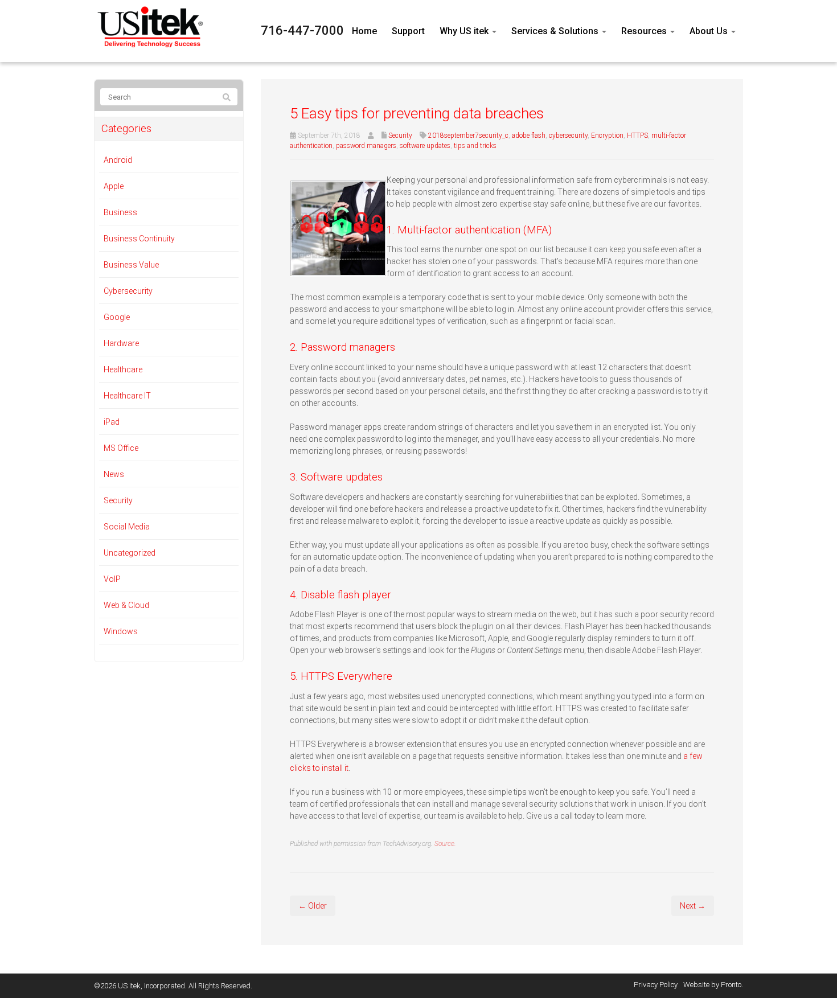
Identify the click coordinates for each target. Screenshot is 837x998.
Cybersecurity (128, 290)
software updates (425, 146)
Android (118, 160)
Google (117, 317)
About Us (710, 31)
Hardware (121, 343)
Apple (114, 186)
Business (120, 212)
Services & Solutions (556, 31)
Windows (121, 631)
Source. (445, 844)
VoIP (112, 579)
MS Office (121, 448)
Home (364, 31)
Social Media (127, 526)
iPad (112, 421)
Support (408, 31)
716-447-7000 (302, 30)
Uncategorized (129, 552)
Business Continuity (139, 238)
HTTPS (637, 135)
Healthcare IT (127, 395)
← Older (312, 905)
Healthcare (123, 369)
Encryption (607, 135)
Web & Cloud (126, 605)
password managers (366, 146)
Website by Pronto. (713, 984)
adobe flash (528, 135)
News (114, 474)
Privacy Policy (656, 984)
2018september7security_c (468, 135)
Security (400, 135)
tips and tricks (475, 146)
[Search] (226, 97)
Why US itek (465, 31)
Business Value (131, 264)
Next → (692, 905)
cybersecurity (568, 135)
